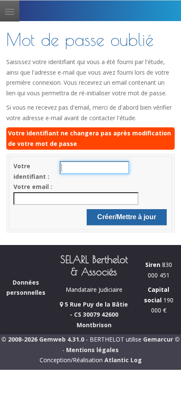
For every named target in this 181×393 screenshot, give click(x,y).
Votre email (32, 187)
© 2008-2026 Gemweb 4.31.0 (42, 339)
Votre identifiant (30, 171)
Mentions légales (92, 350)
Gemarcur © (161, 339)
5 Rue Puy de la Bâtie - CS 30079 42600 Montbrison (95, 314)
